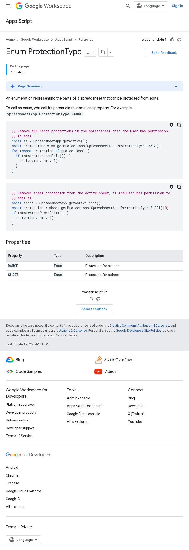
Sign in (177, 6)
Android (12, 467)
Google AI (13, 499)
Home (10, 39)
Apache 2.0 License (73, 330)
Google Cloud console (83, 414)
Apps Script (19, 21)
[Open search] (128, 6)
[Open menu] (8, 6)
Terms (11, 527)
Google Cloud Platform (23, 491)
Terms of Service (19, 436)
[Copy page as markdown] (103, 52)
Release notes (17, 420)
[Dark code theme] (171, 125)
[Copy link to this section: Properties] (35, 243)
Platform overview (20, 404)
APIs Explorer (77, 422)
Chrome (12, 475)
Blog (131, 398)
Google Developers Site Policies (138, 330)
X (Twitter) (136, 414)
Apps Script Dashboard (85, 406)
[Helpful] (172, 39)
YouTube (135, 422)
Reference (86, 39)
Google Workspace (35, 39)
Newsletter (136, 406)
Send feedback (164, 52)
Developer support (20, 428)
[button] (94, 86)
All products (15, 507)
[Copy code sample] (179, 125)
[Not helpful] (179, 39)
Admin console (78, 398)
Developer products (21, 412)
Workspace (58, 6)
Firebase (12, 483)
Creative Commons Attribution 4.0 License (139, 325)
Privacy (26, 527)
